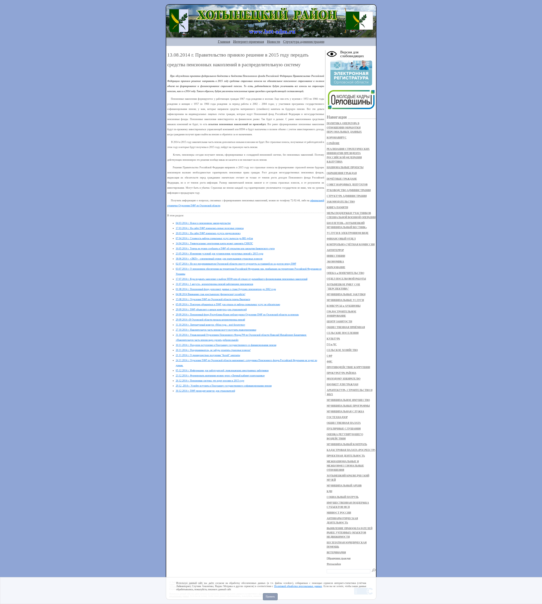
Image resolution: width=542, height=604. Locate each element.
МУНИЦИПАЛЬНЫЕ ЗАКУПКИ (346, 294)
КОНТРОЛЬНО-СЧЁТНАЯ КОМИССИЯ (351, 244)
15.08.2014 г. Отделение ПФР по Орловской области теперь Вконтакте (213, 299)
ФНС (330, 361)
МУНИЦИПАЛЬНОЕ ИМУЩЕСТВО (348, 400)
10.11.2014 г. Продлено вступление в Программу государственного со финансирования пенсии (226, 345)
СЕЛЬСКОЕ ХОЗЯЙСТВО (342, 350)
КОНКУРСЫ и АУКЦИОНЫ (344, 305)
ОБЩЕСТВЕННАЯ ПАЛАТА (344, 423)
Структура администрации (303, 42)
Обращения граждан (339, 558)
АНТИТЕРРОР (335, 250)
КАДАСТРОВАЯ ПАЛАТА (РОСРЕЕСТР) (351, 450)
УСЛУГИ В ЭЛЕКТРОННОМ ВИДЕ (348, 233)
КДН (329, 491)
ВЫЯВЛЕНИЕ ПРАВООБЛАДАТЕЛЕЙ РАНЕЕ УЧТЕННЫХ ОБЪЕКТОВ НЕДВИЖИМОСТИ (349, 532)
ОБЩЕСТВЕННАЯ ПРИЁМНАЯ (346, 327)
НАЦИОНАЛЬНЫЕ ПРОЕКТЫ (345, 167)
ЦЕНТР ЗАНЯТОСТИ (339, 321)
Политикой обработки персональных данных (298, 586)
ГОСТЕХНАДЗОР (337, 417)
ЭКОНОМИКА (335, 261)
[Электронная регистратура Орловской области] (351, 84)
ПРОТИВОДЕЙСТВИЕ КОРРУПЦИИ (348, 367)
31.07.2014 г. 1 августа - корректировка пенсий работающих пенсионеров (214, 284)
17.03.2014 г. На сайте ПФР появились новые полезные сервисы (210, 228)
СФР (329, 355)
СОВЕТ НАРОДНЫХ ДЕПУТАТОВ (347, 184)
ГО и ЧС (332, 344)
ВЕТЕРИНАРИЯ (336, 552)
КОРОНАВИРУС (337, 137)
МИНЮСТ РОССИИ (339, 512)
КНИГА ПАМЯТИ (337, 207)
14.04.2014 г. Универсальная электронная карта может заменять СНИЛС (214, 243)
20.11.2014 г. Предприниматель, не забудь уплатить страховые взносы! (213, 350)
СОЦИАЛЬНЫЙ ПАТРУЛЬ (343, 497)
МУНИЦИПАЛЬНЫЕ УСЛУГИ (345, 300)
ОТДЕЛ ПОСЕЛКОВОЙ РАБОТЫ (346, 278)
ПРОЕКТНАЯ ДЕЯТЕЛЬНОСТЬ (346, 455)
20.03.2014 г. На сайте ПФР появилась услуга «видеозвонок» (208, 233)
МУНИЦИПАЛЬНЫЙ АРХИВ (344, 485)
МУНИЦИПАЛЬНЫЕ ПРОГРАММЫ (348, 405)
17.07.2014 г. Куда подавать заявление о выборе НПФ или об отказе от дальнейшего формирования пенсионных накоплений (241, 279)
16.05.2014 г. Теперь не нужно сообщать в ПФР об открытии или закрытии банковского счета (225, 248)
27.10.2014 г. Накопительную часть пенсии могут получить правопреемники (216, 329)
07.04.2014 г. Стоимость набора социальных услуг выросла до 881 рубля (214, 238)
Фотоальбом (334, 564)
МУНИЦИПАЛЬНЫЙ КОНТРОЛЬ (347, 444)
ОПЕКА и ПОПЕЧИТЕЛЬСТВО (345, 273)
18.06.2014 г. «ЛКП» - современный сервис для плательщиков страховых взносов (219, 258)
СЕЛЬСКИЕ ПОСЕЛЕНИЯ (343, 333)
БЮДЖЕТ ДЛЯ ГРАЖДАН (342, 384)
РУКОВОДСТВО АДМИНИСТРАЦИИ (349, 190)
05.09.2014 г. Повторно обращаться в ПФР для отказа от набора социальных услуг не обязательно (228, 304)
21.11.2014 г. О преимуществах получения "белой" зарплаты (208, 355)
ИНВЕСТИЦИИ (336, 255)
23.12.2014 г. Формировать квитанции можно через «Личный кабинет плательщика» (220, 375)
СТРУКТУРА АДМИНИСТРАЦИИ (347, 196)
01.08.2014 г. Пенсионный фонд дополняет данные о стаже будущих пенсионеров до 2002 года (226, 289)
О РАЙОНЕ (333, 143)
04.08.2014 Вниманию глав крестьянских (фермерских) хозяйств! (210, 294)
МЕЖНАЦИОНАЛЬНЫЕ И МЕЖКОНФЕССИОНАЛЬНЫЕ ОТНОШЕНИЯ (345, 465)
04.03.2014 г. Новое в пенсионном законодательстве (203, 223)
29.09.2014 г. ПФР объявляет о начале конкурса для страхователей (211, 309)
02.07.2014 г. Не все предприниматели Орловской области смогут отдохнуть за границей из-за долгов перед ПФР (236, 263)
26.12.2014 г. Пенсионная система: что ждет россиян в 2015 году (210, 380)
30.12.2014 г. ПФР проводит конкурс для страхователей (205, 390)
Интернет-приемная (248, 42)
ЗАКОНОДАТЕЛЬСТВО (341, 201)
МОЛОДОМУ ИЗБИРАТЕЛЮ (344, 378)
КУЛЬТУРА (333, 338)
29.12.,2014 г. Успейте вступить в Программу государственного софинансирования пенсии (224, 385)
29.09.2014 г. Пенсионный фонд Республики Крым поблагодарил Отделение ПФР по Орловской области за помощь (237, 314)
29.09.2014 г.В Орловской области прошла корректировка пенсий (210, 319)
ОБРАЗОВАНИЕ (336, 267)
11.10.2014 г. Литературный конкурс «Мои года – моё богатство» (210, 324)
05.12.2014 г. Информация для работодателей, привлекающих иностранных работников (222, 370)
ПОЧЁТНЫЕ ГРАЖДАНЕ (342, 178)
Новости (273, 42)
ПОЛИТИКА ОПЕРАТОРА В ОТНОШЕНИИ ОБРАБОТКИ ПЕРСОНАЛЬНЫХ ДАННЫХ (344, 127)
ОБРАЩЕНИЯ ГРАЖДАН (342, 173)
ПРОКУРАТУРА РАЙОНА (341, 373)
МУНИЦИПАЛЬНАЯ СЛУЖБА (345, 411)
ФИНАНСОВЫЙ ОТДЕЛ (341, 238)
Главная (224, 42)
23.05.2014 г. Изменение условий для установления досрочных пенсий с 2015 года (219, 253)
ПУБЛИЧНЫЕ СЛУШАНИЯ (344, 428)
